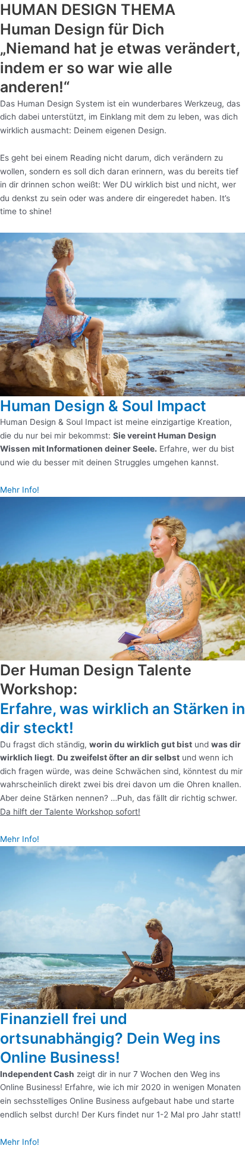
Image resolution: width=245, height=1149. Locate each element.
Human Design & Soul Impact (103, 406)
